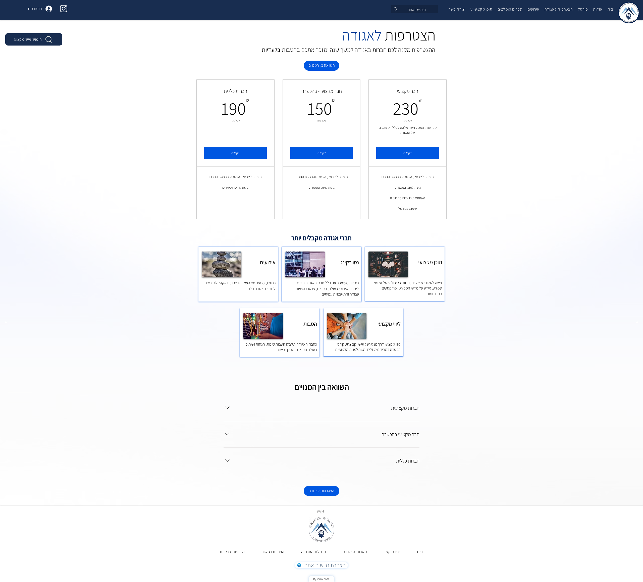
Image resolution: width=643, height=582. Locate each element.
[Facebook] (323, 512)
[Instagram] (64, 8)
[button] (481, 9)
